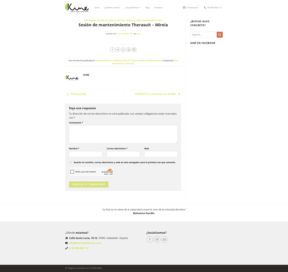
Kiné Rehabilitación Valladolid (100, 20)
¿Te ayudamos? (132, 7)
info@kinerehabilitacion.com (85, 243)
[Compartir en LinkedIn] (134, 49)
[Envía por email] (123, 49)
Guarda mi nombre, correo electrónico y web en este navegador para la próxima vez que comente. (125, 162)
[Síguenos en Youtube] (164, 239)
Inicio (97, 7)
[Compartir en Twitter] (117, 49)
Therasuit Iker (78, 94)
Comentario (76, 122)
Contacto (158, 7)
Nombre (74, 148)
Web (146, 148)
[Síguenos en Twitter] (157, 239)
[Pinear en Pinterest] (128, 49)
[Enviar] (220, 35)
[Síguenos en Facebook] (150, 239)
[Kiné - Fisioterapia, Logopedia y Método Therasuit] (77, 7)
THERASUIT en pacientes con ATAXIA (155, 94)
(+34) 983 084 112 (78, 248)
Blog (148, 7)
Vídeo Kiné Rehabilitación (149, 20)
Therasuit (130, 63)
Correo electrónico (117, 148)
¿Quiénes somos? (112, 7)
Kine (139, 34)
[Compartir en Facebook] (112, 49)
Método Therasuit (126, 20)
